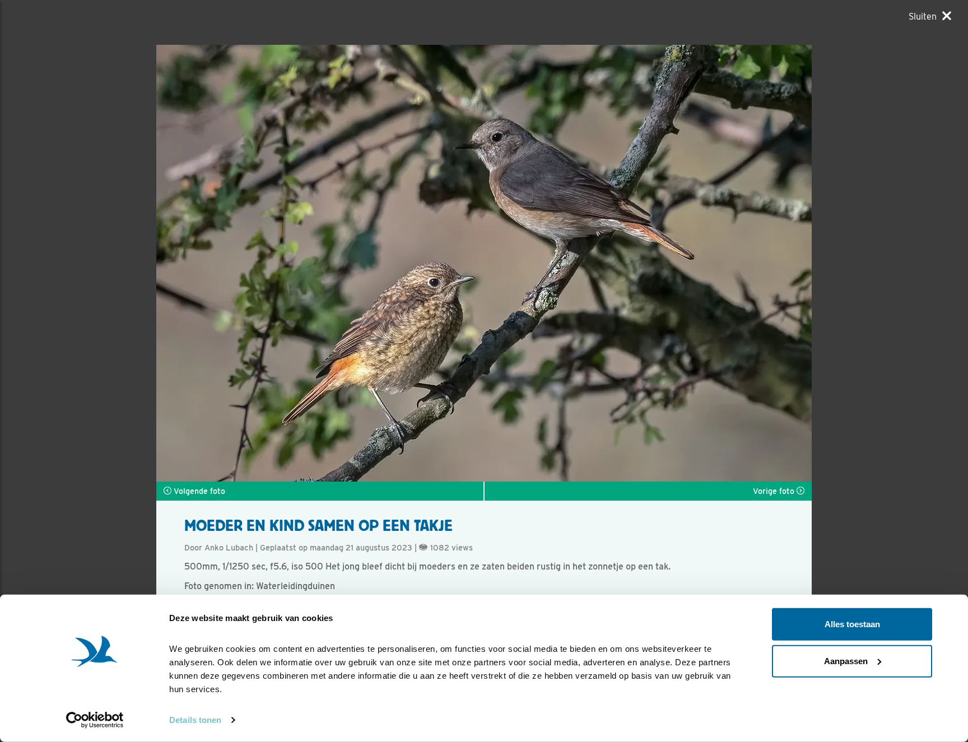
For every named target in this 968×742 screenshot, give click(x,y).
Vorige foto (775, 491)
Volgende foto (198, 491)
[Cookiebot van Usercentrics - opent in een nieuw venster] (95, 720)
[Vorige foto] (648, 263)
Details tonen (195, 720)
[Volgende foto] (320, 263)
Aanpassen (846, 660)
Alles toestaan (852, 624)
